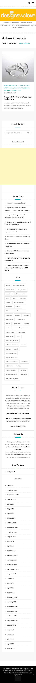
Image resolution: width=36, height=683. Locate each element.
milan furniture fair (12, 345)
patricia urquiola (11, 353)
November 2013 (12, 527)
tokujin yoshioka (11, 370)
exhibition (9, 306)
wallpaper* (11, 472)
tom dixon (23, 370)
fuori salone (21, 311)
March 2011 (11, 648)
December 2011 (12, 606)
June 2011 (10, 634)
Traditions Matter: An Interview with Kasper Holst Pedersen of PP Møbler (16, 267)
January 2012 (11, 602)
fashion (18, 306)
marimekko (21, 332)
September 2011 (12, 620)
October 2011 (11, 616)
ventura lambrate (11, 374)
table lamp (9, 366)
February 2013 (12, 555)
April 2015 (10, 513)
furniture (9, 315)
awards (8, 294)
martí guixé (9, 336)
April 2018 (10, 485)
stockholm (24, 362)
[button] (29, 3)
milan (18, 336)
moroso (8, 349)
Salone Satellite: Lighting (16, 203)
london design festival (21, 328)
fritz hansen (10, 311)
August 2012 (11, 574)
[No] (33, 675)
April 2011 (10, 644)
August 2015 (11, 499)
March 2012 (11, 592)
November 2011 (12, 611)
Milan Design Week (12, 340)
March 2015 (11, 518)
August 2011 (11, 625)
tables (18, 366)
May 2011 (10, 639)
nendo (16, 349)
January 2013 (12, 560)
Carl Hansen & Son (20, 294)
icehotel (26, 315)
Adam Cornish (10, 85)
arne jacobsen (22, 290)
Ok (18, 678)
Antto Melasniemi (18, 285)
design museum (19, 302)
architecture (10, 290)
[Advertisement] (18, 166)
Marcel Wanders (22, 88)
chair (7, 298)
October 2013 (12, 532)
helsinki (17, 315)
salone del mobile (11, 362)
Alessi (21, 85)
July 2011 (10, 630)
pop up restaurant (12, 357)
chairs (14, 298)
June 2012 (10, 578)
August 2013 (11, 536)
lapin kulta (17, 323)
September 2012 (13, 569)
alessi (8, 285)
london (8, 328)
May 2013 (10, 541)
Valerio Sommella (12, 90)
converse (23, 298)
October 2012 (12, 564)
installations (21, 319)
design (8, 302)
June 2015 (10, 504)
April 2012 (10, 588)
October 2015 (12, 490)
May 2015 (10, 509)
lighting (26, 323)
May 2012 (10, 583)
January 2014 (12, 522)
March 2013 (11, 550)
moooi (23, 345)
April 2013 (10, 546)
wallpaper (24, 374)
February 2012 (12, 597)
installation (9, 319)
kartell (8, 323)
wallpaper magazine (12, 378)
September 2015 (13, 495)
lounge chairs (10, 332)
